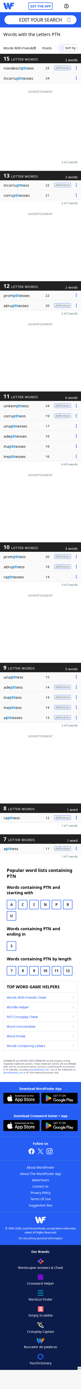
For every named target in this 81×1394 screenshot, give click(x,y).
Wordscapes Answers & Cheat (40, 1267)
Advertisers (40, 1180)
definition (62, 68)
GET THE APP (40, 6)
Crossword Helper (40, 1283)
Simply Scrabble (40, 1315)
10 (45, 970)
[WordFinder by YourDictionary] (8, 6)
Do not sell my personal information (40, 1238)
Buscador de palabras (40, 1347)
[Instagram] (49, 1152)
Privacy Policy (41, 1192)
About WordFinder (40, 1167)
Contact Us (40, 1186)
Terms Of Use (40, 1199)
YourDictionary (40, 1363)
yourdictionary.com (39, 1069)
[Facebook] (31, 1152)
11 (56, 970)
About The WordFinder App (40, 1174)
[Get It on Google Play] (59, 1099)
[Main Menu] (76, 6)
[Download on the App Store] (21, 1099)
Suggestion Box (40, 1205)
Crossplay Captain (40, 1331)
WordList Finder (40, 1299)
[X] (40, 1152)
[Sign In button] (66, 6)
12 (68, 970)
